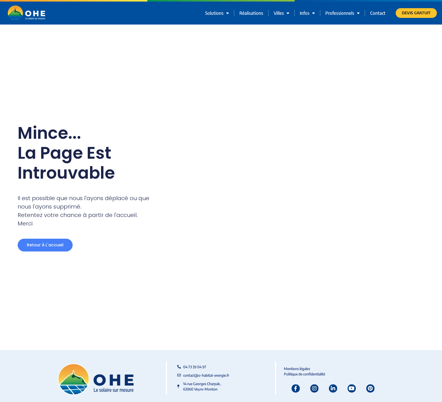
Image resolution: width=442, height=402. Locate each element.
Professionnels (339, 13)
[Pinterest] (370, 388)
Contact (377, 13)
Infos (305, 13)
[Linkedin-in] (333, 388)
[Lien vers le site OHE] (26, 13)
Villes (279, 13)
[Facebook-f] (296, 388)
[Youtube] (352, 388)
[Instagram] (314, 388)
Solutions (214, 13)
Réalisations (251, 13)
